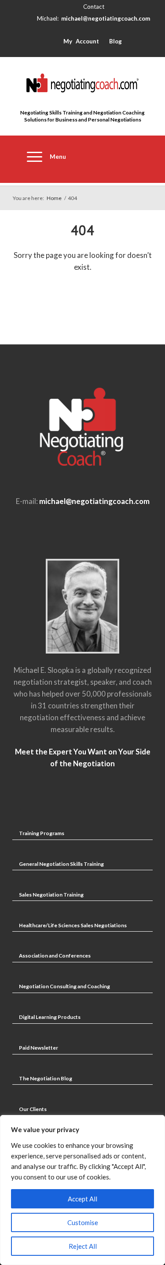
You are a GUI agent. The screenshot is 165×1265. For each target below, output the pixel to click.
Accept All (82, 1199)
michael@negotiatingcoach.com (105, 18)
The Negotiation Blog (45, 1078)
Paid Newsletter (38, 1047)
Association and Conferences (55, 955)
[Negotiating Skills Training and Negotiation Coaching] (82, 83)
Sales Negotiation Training (51, 894)
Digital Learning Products (50, 1017)
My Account (81, 41)
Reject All (83, 1246)
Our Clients (33, 1109)
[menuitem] (42, 159)
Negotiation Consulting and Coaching (64, 986)
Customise (82, 1222)
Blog (115, 41)
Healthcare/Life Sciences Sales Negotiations (73, 925)
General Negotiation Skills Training (61, 864)
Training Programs (41, 833)
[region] (82, 1190)
